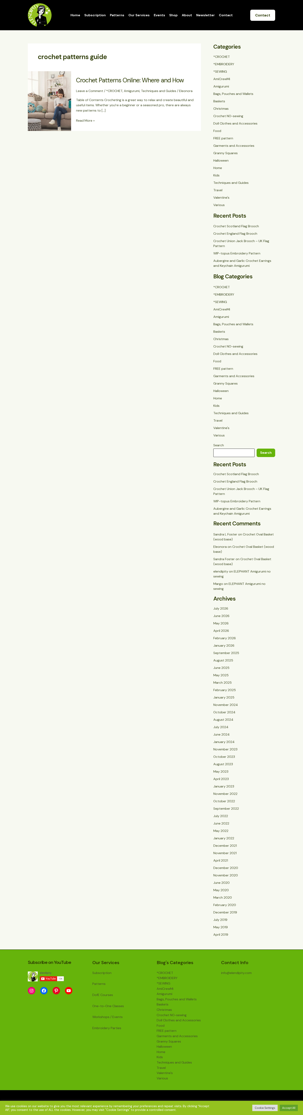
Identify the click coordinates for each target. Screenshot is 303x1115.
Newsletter (205, 15)
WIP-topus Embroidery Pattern (236, 253)
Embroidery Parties (106, 1028)
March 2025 (222, 682)
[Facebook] (44, 990)
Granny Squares (225, 153)
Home (75, 15)
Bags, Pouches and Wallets (233, 94)
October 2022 (224, 801)
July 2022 (220, 816)
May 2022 (220, 831)
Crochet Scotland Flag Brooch (236, 226)
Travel (217, 190)
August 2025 (223, 660)
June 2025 (221, 668)
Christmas (221, 108)
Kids (216, 175)
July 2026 (220, 608)
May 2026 (221, 623)
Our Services (139, 15)
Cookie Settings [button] (265, 1108)
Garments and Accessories (233, 145)
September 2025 (226, 653)
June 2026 (221, 616)
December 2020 (225, 868)
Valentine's (221, 197)
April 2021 (220, 860)
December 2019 (225, 912)
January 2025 (223, 697)
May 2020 (221, 890)
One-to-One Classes (108, 1006)
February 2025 (224, 690)
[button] (262, 15)
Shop (173, 15)
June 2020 (221, 883)
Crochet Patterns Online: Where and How (130, 80)
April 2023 (221, 779)
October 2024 (224, 712)
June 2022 (221, 823)
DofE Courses (102, 995)
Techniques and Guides (158, 91)
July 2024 (220, 727)
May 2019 (220, 927)
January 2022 (223, 838)
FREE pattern (223, 138)
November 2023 (225, 749)
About (187, 15)
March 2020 (222, 897)
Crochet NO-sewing (228, 116)
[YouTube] (68, 990)
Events (159, 15)
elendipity (220, 571)
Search (218, 445)
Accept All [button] (288, 1108)
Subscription (95, 15)
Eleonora (220, 547)
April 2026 (221, 631)
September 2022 (226, 808)
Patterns (117, 15)
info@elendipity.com (236, 973)
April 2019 (220, 934)
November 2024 (225, 705)
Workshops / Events (107, 1017)
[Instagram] (31, 990)
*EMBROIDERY (223, 64)
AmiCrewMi (221, 79)
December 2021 (225, 845)
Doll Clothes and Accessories (235, 123)
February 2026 (224, 638)
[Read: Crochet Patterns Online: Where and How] (49, 101)
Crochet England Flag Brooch (235, 233)
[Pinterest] (56, 990)
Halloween (221, 160)
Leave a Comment (89, 91)
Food (217, 131)
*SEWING (220, 71)
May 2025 (221, 675)
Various (219, 205)
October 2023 (224, 757)
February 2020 (224, 905)
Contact (226, 15)
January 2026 (223, 645)
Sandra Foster (224, 559)
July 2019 (220, 920)
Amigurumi (132, 91)
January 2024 (224, 742)
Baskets (219, 101)
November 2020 (225, 875)
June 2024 (221, 734)
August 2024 (223, 719)
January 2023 (223, 786)
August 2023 (223, 764)
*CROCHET (114, 91)
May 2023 (220, 771)
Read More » (85, 120)
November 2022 (225, 794)
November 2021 (225, 853)
